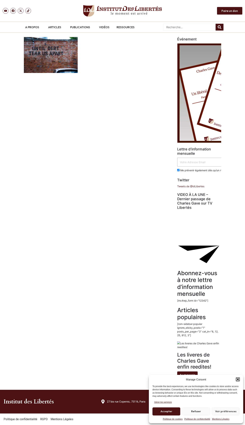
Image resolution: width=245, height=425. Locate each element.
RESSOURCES (126, 27)
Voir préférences (225, 411)
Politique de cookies (173, 419)
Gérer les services (163, 402)
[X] (20, 11)
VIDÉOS (104, 27)
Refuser (196, 411)
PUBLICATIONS (80, 27)
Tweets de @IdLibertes (190, 186)
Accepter (166, 411)
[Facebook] (13, 11)
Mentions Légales (220, 419)
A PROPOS (32, 27)
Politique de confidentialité (197, 419)
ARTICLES (54, 27)
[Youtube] (5, 11)
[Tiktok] (28, 11)
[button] (238, 379)
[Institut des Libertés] (122, 11)
